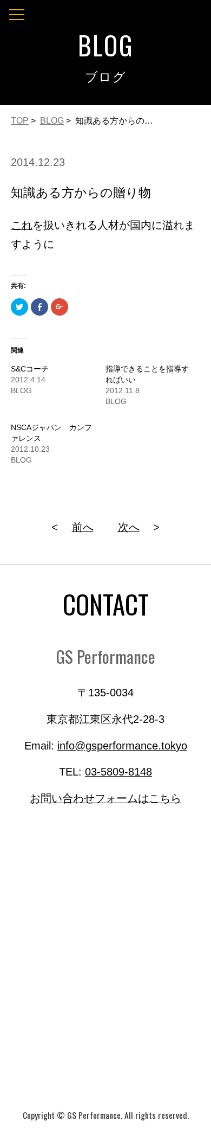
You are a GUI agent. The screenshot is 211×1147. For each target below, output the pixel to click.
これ (21, 225)
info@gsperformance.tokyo (122, 746)
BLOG (52, 120)
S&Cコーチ (30, 368)
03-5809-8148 (118, 772)
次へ (129, 527)
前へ (83, 527)
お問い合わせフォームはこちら (105, 798)
